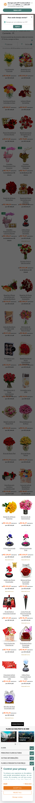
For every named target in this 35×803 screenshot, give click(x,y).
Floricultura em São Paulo (8, 739)
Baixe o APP (17, 10)
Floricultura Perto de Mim (17, 729)
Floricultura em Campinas (24, 739)
